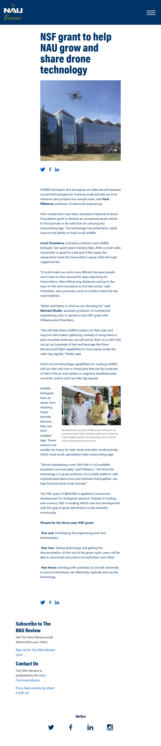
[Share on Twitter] (42, 169)
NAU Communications (31, 677)
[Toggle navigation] (151, 13)
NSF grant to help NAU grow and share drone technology (76, 52)
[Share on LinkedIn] (57, 169)
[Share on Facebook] (50, 169)
